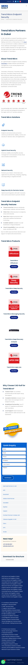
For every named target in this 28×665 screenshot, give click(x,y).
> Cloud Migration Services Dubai (9, 617)
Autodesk (5, 503)
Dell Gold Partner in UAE (10, 486)
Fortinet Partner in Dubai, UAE (11, 515)
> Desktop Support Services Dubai (10, 619)
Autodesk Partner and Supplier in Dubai (12, 582)
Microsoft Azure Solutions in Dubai (11, 649)
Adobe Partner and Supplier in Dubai (11, 584)
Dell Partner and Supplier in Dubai (10, 578)
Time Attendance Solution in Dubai (11, 645)
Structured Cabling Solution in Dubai (11, 638)
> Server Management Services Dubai (11, 621)
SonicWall (6, 494)
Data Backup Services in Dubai (10, 634)
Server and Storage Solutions (10, 631)
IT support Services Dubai (8, 608)
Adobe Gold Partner (8, 498)
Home (2, 19)
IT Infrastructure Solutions (9, 629)
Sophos (5, 507)
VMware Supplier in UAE (9, 519)
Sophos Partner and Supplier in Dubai (12, 587)
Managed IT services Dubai (9, 604)
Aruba (5, 532)
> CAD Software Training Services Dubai (11, 623)
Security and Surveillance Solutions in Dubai (13, 647)
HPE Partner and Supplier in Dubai (10, 576)
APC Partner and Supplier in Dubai (11, 593)
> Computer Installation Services (9, 615)
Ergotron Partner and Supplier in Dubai (12, 597)
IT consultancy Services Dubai (10, 602)
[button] (3, 662)
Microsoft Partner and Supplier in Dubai (12, 585)
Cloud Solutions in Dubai (8, 642)
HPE (4, 490)
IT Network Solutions (7, 632)
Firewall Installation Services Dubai (11, 610)
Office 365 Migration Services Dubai (11, 612)
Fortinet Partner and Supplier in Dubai (12, 589)
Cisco (4, 523)
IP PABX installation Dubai (8, 614)
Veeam (5, 511)
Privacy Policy (20, 662)
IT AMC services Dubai (7, 606)
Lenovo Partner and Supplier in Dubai (11, 580)
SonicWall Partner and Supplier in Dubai (12, 591)
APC (4, 527)
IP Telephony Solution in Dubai (10, 644)
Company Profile (10, 559)
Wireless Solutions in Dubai (9, 640)
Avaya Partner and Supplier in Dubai (11, 595)
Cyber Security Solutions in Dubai (10, 636)
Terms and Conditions (9, 662)
